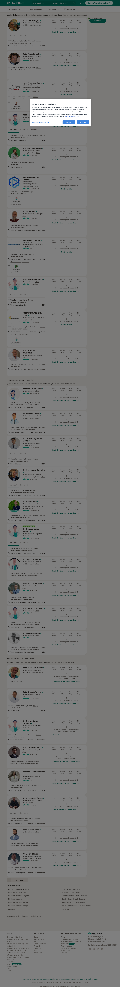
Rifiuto (68, 122)
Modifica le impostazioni (40, 122)
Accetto (83, 122)
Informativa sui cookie (71, 116)
